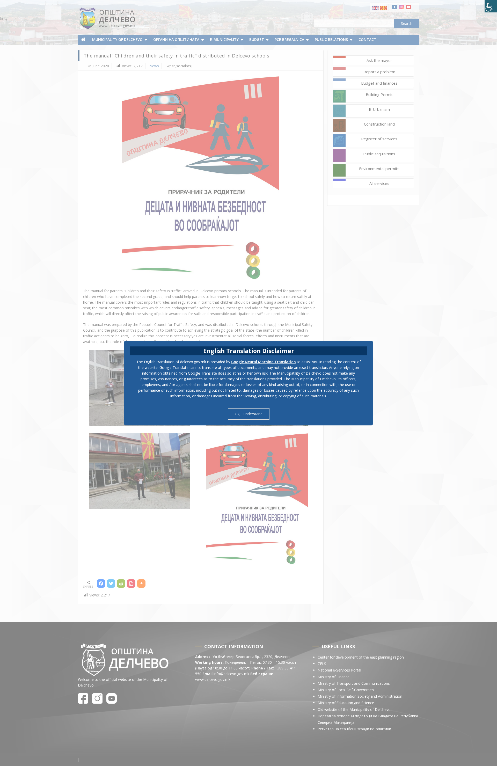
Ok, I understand (248, 413)
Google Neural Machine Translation (263, 361)
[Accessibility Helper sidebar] (491, 6)
